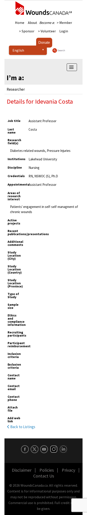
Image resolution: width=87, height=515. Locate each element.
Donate (44, 42)
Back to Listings (22, 426)
